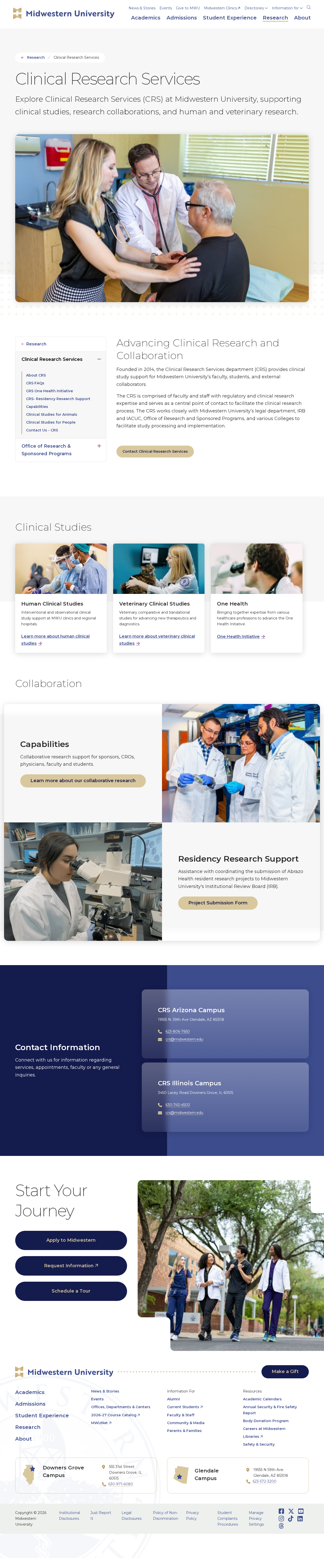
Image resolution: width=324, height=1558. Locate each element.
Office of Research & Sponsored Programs (47, 449)
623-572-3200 (264, 1481)
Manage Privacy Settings (256, 1518)
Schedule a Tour (71, 1291)
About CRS (36, 375)
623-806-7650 (178, 1031)
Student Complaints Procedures (227, 1518)
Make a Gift (285, 1371)
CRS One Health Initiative (49, 391)
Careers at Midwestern (264, 1428)
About (23, 1439)
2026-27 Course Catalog (113, 1415)
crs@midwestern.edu (184, 1039)
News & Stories (142, 8)
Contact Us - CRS (42, 430)
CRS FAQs (35, 383)
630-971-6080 (120, 1484)
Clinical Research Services (52, 359)
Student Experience (42, 1415)
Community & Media (186, 1423)
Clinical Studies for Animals (51, 414)
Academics (30, 1392)
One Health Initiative (238, 636)
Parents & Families (184, 1430)
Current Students (183, 1407)
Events (165, 8)
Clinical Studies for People (50, 422)
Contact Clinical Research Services (155, 451)
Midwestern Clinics (220, 8)
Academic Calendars (262, 1399)
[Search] (309, 6)
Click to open (256, 15)
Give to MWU (188, 8)
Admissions (30, 1404)
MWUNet (99, 1423)
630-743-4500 (178, 1104)
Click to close (99, 358)
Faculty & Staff (180, 1415)
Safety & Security (259, 1444)
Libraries (251, 1436)
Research (36, 57)
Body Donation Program (266, 1421)
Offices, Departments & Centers (120, 1407)
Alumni (173, 1399)
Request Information (69, 1266)
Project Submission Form (218, 902)
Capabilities (37, 406)
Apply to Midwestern (71, 1240)
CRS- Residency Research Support (58, 399)
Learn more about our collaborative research (83, 780)
